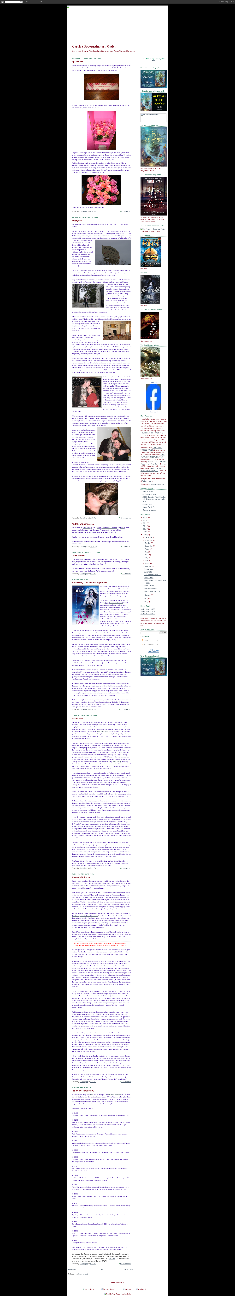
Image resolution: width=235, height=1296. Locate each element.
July (146, 552)
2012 (145, 523)
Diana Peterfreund (102, 731)
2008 (145, 535)
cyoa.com (111, 1259)
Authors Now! (147, 504)
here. (154, 60)
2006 (145, 602)
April (147, 561)
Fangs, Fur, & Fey (148, 507)
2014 (145, 517)
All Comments (148, 644)
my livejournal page (149, 494)
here (91, 1095)
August (147, 549)
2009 (145, 532)
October (148, 543)
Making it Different (81, 877)
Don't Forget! (78, 556)
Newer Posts (72, 1269)
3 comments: (126, 1082)
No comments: (125, 1264)
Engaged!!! (77, 220)
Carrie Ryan (153, 382)
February (148, 566)
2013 (145, 520)
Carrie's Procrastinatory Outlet (94, 46)
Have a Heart (78, 718)
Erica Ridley (117, 761)
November (149, 540)
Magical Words (147, 491)
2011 (145, 526)
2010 (145, 529)
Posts (145, 640)
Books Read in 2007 (148, 611)
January (148, 595)
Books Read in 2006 (148, 609)
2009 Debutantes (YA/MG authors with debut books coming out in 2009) (154, 499)
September (149, 546)
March (147, 563)
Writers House (147, 481)
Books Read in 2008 (148, 614)
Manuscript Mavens (115, 1095)
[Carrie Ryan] (153, 409)
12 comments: (126, 518)
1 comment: (126, 546)
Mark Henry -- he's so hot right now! (89, 583)
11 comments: (126, 709)
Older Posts (128, 1269)
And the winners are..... (83, 524)
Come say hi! (154, 412)
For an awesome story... (83, 1091)
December (149, 537)
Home (101, 1269)
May (146, 558)
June (147, 555)
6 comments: (126, 211)
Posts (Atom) (83, 1274)
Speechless (77, 62)
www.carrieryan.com (158, 484)
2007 (145, 599)
